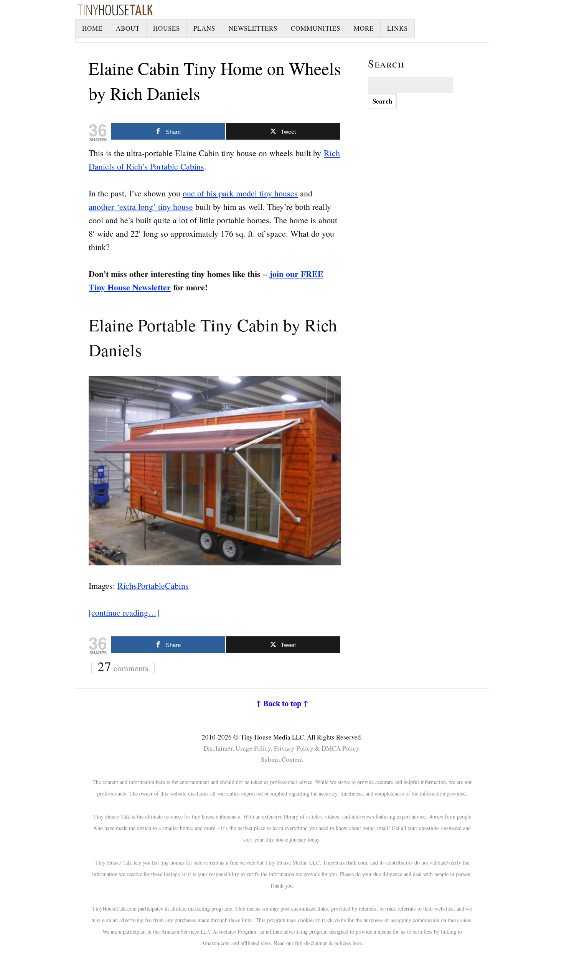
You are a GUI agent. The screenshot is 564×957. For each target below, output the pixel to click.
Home (92, 28)
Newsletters (253, 28)
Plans (204, 28)
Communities (315, 28)
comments (122, 667)
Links (397, 28)
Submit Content (282, 759)
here (357, 943)
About (128, 28)
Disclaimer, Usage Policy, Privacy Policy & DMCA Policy (281, 748)
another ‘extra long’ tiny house (141, 206)
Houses (166, 28)
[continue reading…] (124, 612)
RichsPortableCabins (153, 585)
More (364, 28)
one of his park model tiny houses (240, 193)
